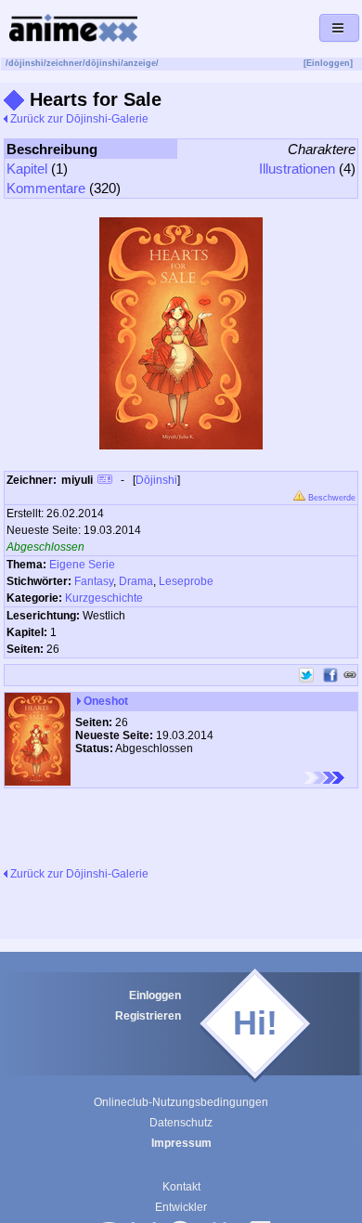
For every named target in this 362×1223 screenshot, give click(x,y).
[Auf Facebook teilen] (330, 675)
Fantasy (93, 581)
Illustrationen (297, 168)
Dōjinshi (156, 480)
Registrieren (148, 1015)
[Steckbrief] (104, 481)
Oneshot (104, 701)
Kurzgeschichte (104, 598)
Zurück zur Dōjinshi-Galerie (78, 118)
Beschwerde (330, 497)
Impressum (181, 1143)
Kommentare (45, 188)
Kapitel (26, 168)
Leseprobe (186, 581)
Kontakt (181, 1186)
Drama (136, 581)
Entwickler (181, 1207)
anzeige (139, 63)
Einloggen (155, 995)
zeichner (64, 63)
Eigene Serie (82, 564)
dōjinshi (26, 63)
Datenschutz (181, 1122)
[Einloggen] (328, 63)
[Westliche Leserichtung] (324, 778)
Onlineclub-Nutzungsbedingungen (181, 1102)
